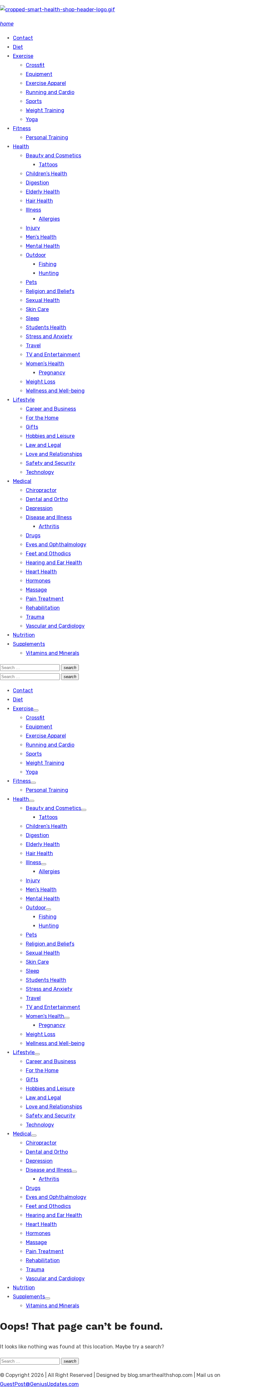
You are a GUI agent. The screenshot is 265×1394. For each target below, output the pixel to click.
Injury (33, 228)
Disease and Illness (49, 517)
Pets (31, 282)
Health (21, 146)
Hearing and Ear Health (54, 563)
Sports (34, 101)
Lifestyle (24, 400)
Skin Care (37, 309)
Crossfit (35, 65)
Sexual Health (43, 300)
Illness (33, 210)
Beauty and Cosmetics (53, 155)
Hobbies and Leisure (50, 436)
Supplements (29, 644)
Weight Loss (40, 382)
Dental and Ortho (47, 499)
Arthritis (49, 526)
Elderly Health (43, 192)
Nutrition (24, 635)
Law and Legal (43, 445)
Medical (22, 481)
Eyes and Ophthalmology (56, 544)
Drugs (33, 535)
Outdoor (36, 255)
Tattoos (48, 165)
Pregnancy (52, 373)
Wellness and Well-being (55, 391)
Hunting (49, 273)
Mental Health (43, 246)
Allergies (49, 219)
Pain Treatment (45, 599)
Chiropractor (41, 490)
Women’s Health (45, 364)
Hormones (38, 581)
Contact (23, 38)
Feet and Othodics (48, 553)
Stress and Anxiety (49, 336)
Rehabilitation (43, 608)
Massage (36, 590)
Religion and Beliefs (50, 291)
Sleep (32, 318)
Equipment (39, 74)
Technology (40, 472)
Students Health (46, 327)
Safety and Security (50, 463)
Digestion (37, 183)
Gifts (32, 427)
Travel (33, 345)
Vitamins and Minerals (52, 653)
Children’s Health (46, 174)
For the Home (42, 418)
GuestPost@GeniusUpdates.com (39, 1384)
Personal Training (47, 137)
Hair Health (39, 201)
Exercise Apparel (46, 83)
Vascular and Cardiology (55, 626)
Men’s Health (41, 237)
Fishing (48, 264)
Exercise (23, 56)
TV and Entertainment (53, 354)
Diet (18, 47)
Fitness (22, 128)
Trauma (35, 617)
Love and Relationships (54, 454)
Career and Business (51, 409)
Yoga (32, 119)
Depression (39, 508)
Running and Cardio (50, 92)
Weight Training (45, 110)
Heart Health (41, 572)
